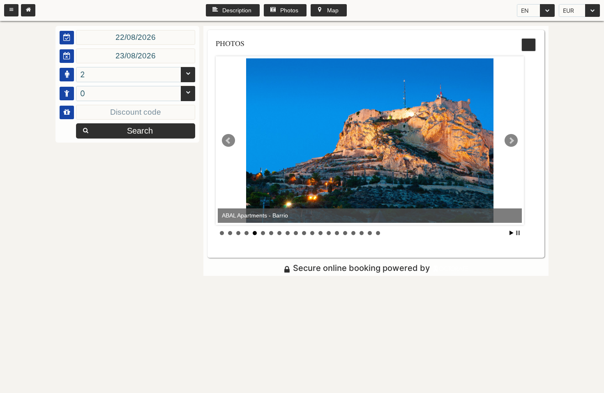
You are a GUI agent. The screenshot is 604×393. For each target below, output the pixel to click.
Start (511, 233)
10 (296, 233)
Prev (228, 140)
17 (353, 233)
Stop (518, 233)
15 (337, 233)
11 (304, 233)
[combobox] (536, 10)
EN (525, 10)
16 (345, 233)
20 (378, 233)
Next (511, 140)
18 (362, 233)
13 (320, 233)
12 (312, 233)
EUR (568, 10)
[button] (11, 10)
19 (370, 233)
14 (329, 233)
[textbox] (135, 37)
